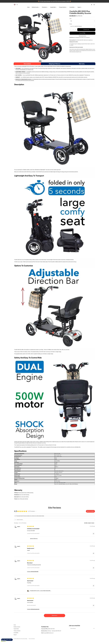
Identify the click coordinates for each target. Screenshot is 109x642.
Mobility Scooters (17, 626)
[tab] (27, 63)
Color (70, 18)
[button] (36, 511)
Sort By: (86, 522)
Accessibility (16, 632)
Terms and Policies (32, 638)
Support (15, 634)
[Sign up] (94, 628)
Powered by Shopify (24, 638)
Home (15, 624)
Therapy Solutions (17, 630)
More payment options (82, 35)
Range (70, 23)
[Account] (91, 4)
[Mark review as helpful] (93, 533)
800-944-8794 (7, 639)
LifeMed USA (18, 638)
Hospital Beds (16, 628)
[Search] (17, 4)
